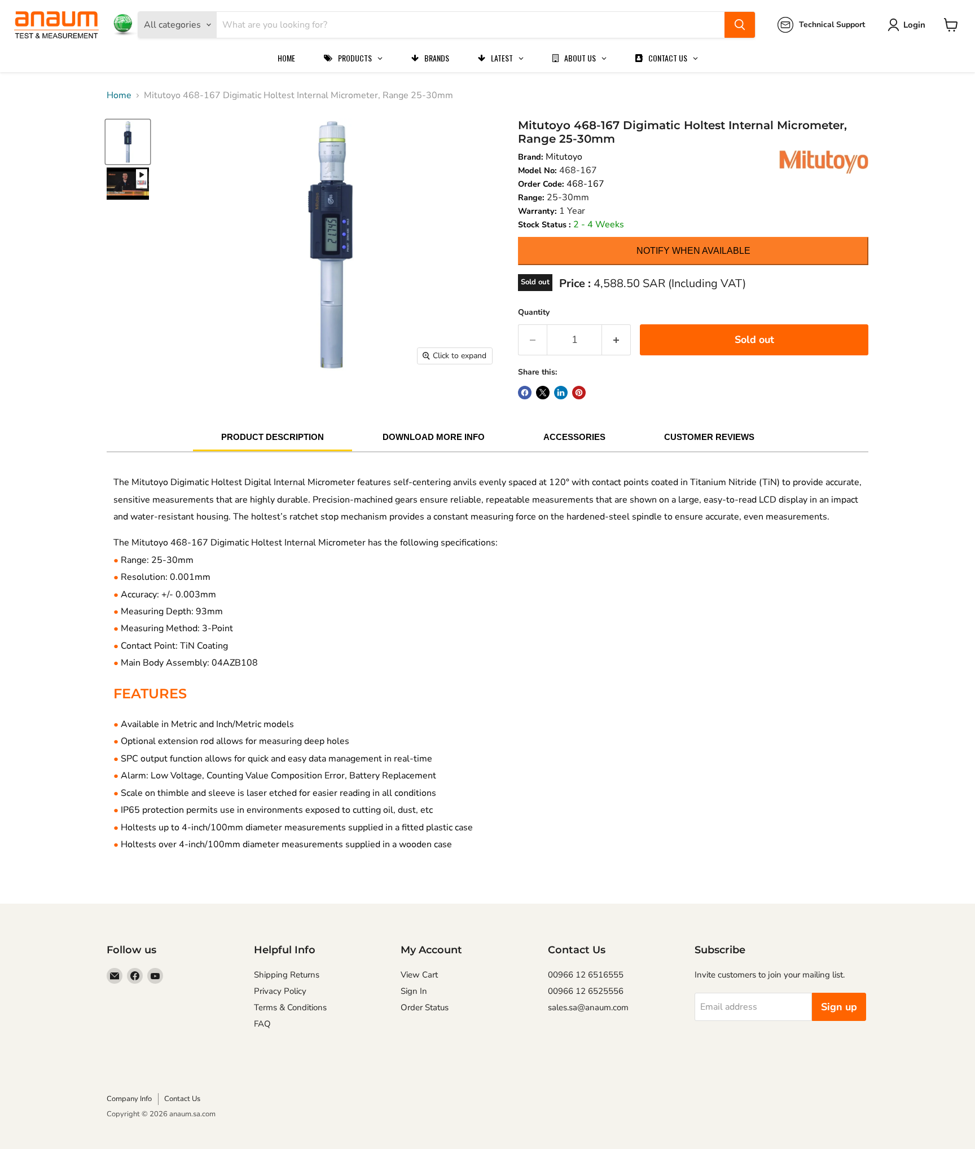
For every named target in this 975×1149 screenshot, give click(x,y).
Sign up (839, 1007)
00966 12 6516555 (585, 974)
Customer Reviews (709, 437)
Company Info (129, 1099)
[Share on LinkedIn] (561, 392)
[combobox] (470, 25)
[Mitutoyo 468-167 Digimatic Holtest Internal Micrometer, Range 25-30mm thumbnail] (128, 183)
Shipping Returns (286, 974)
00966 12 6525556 (585, 991)
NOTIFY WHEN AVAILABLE (693, 251)
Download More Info (434, 437)
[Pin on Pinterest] (579, 392)
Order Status (425, 1007)
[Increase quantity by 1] (616, 339)
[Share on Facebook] (525, 392)
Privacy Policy (280, 991)
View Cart (419, 974)
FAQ (262, 1023)
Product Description (272, 437)
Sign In (414, 991)
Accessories (574, 437)
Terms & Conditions (290, 1007)
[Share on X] (543, 392)
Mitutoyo (564, 157)
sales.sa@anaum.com (588, 1007)
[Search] (739, 25)
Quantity (534, 312)
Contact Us (182, 1099)
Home (119, 95)
